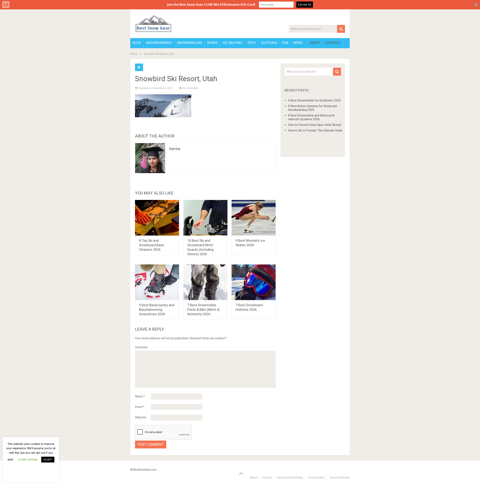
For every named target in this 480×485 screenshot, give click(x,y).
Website (140, 417)
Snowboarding (159, 43)
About (315, 43)
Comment (141, 347)
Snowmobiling (189, 43)
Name (140, 396)
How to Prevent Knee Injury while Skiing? (315, 125)
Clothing (269, 43)
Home (133, 53)
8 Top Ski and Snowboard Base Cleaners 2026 (151, 245)
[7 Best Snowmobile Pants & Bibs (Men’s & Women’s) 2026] (205, 282)
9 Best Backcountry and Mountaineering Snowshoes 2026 (156, 309)
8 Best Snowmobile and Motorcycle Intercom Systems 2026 (311, 117)
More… (299, 43)
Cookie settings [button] (28, 459)
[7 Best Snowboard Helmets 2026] (254, 282)
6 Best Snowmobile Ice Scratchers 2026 (314, 100)
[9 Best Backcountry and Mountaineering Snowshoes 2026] (157, 282)
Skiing (212, 43)
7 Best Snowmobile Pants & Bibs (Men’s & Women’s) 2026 (203, 309)
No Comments (190, 88)
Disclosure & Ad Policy (290, 477)
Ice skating (232, 43)
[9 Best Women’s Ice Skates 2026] (254, 218)
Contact (332, 43)
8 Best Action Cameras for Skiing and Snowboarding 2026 (312, 108)
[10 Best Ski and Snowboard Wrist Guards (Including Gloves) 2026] (205, 218)
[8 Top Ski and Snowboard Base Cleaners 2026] (157, 218)
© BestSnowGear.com (143, 469)
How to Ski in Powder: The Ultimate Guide (315, 130)
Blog (137, 43)
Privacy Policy (316, 477)
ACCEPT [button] (48, 459)
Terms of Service (339, 477)
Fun (285, 43)
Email (139, 407)
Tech (251, 43)
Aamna (174, 148)
